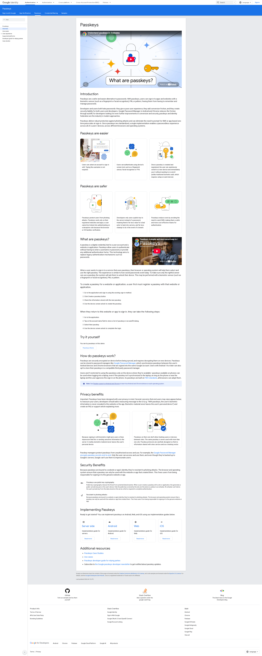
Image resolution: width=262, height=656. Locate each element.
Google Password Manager (125, 363)
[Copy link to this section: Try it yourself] (103, 337)
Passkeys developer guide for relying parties (102, 560)
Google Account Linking (114, 622)
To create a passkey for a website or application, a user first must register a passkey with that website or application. (130, 285)
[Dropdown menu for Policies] (110, 2)
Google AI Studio (190, 622)
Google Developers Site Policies (94, 575)
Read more (88, 539)
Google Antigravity (190, 625)
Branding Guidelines (36, 618)
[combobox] (226, 2)
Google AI (103, 643)
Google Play (188, 632)
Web (136, 526)
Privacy (38, 652)
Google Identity (112, 612)
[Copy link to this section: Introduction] (101, 94)
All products (114, 643)
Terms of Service (35, 612)
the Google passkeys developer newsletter (112, 564)
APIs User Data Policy (37, 615)
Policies (105, 2)
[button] (13, 33)
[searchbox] (13, 19)
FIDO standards (151, 378)
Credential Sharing (51, 13)
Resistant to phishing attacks (96, 495)
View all (187, 635)
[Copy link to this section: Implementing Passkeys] (118, 510)
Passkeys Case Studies (94, 553)
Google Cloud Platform (88, 643)
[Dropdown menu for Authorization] (54, 2)
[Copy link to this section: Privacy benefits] (106, 394)
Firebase (187, 618)
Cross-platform (64, 2)
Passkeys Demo (88, 348)
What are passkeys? (94, 239)
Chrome (187, 615)
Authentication (30, 2)
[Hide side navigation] (25, 652)
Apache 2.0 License (175, 573)
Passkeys (6, 8)
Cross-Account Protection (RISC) (87, 2)
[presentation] (131, 24)
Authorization (47, 2)
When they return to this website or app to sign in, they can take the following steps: (120, 311)
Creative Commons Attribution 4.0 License (131, 573)
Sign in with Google (9, 13)
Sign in (257, 2)
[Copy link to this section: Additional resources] (113, 548)
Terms (32, 652)
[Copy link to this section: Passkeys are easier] (111, 133)
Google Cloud (189, 628)
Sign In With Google (113, 615)
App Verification (25, 13)
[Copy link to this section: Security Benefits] (108, 465)
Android (112, 526)
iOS (162, 526)
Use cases (88, 557)
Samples (64, 13)
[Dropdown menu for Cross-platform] (71, 2)
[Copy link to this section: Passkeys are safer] (110, 186)
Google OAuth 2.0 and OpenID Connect (119, 618)
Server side (88, 526)
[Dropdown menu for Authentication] (37, 2)
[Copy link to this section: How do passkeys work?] (118, 356)
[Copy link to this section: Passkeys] (102, 25)
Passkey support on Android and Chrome (106, 383)
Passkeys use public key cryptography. (100, 482)
